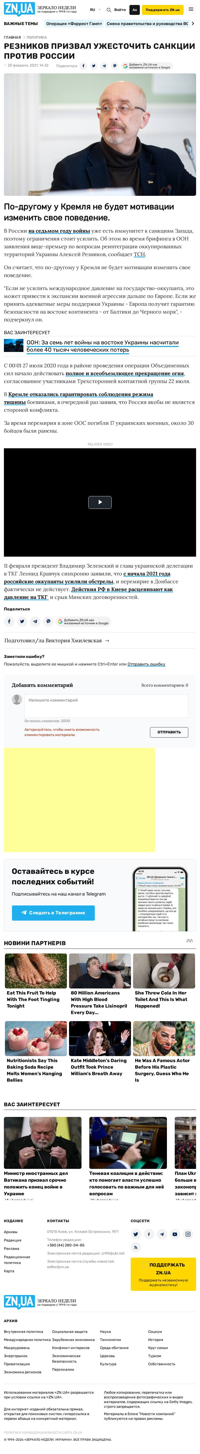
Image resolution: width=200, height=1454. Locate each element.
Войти (120, 10)
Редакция (12, 1240)
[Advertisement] (79, 800)
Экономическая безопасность (66, 1359)
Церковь (107, 1356)
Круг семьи (158, 1348)
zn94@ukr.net (113, 1253)
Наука (105, 1331)
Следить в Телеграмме (57, 913)
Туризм (154, 1356)
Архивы (10, 1232)
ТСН (139, 254)
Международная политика (27, 1340)
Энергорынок (16, 1356)
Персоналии (63, 1369)
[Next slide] (192, 23)
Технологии (110, 1340)
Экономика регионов (22, 1372)
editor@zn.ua (58, 1267)
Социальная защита (70, 1331)
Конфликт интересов (71, 1348)
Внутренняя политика (23, 1331)
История (155, 1340)
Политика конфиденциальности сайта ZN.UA (43, 1432)
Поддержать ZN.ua (163, 10)
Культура (108, 1364)
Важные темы (21, 24)
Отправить (169, 732)
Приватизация (17, 1364)
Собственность (161, 1364)
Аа (135, 10)
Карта (9, 1271)
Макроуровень (17, 1348)
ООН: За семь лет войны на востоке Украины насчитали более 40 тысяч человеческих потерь (103, 346)
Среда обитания (114, 1348)
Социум (155, 1331)
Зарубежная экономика (73, 1340)
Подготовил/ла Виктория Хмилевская (53, 640)
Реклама (11, 1248)
